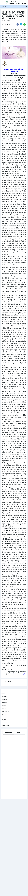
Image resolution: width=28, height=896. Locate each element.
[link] (4, 696)
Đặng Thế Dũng (8, 21)
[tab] (8, 732)
